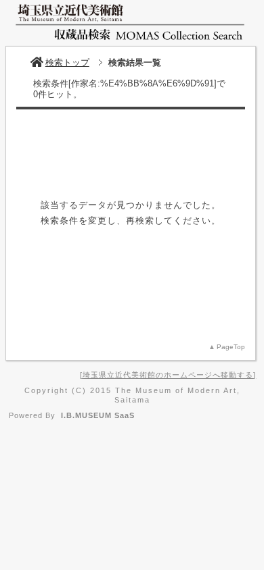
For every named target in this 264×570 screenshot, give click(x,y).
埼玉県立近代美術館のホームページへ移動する (168, 375)
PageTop (231, 347)
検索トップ (67, 62)
